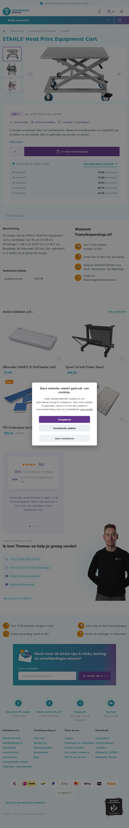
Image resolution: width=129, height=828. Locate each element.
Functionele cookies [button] (64, 427)
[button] (64, 438)
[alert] (64, 414)
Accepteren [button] (64, 419)
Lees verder (86, 409)
